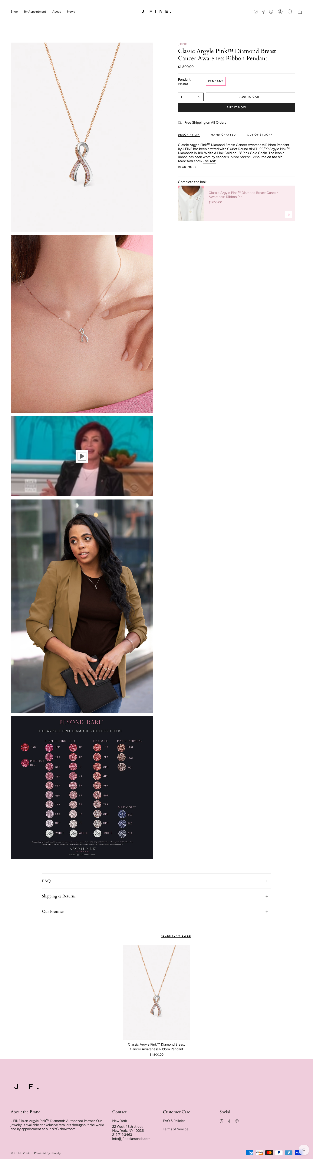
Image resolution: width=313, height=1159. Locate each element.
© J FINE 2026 (20, 1153)
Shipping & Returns (59, 896)
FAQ (46, 881)
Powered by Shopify (47, 1153)
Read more (187, 167)
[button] (14, 11)
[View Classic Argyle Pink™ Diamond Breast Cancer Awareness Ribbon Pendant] (82, 456)
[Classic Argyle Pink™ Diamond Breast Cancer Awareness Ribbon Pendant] (157, 992)
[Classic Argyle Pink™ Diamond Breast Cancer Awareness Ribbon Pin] (191, 203)
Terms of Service (175, 1129)
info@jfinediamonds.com (131, 1139)
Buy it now (236, 107)
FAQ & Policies (174, 1121)
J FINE (182, 44)
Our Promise (53, 911)
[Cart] (300, 11)
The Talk (209, 161)
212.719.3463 (122, 1135)
